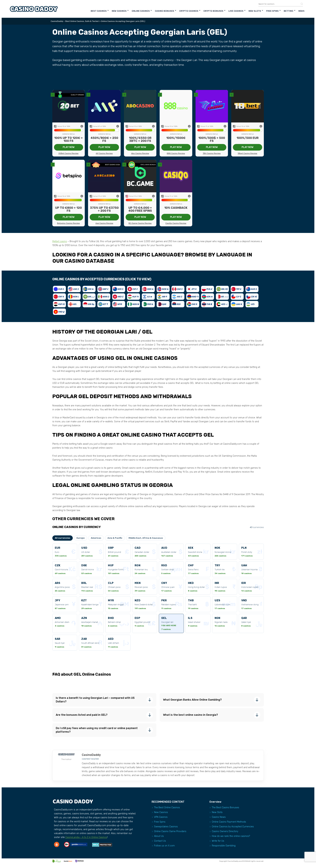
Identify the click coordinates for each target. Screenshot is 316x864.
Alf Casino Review (104, 153)
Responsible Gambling (224, 845)
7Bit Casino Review (212, 153)
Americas (96, 538)
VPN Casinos (161, 817)
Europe (81, 538)
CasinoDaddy (91, 755)
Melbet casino (59, 241)
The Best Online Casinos (167, 807)
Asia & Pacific (114, 538)
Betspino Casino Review (68, 223)
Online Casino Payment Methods (229, 821)
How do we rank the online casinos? (231, 836)
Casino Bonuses (164, 11)
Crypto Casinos (188, 11)
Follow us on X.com (164, 845)
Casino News (219, 817)
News (301, 11)
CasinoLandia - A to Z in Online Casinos (86, 837)
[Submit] (300, 4)
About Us (159, 836)
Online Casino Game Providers (170, 831)
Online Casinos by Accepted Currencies (233, 826)
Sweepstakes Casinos (166, 826)
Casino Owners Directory (225, 831)
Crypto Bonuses (213, 11)
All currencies (62, 538)
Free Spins (272, 11)
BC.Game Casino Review (140, 223)
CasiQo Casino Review (175, 223)
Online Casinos (141, 11)
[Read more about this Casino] (68, 106)
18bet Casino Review (247, 153)
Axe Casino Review (104, 223)
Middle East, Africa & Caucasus (146, 538)
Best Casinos (99, 11)
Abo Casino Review (140, 153)
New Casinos (119, 11)
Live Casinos (235, 11)
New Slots (255, 11)
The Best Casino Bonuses (225, 807)
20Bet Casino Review (68, 153)
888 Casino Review (176, 153)
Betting (288, 11)
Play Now (68, 147)
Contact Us (160, 841)
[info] (81, 126)
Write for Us (218, 841)
